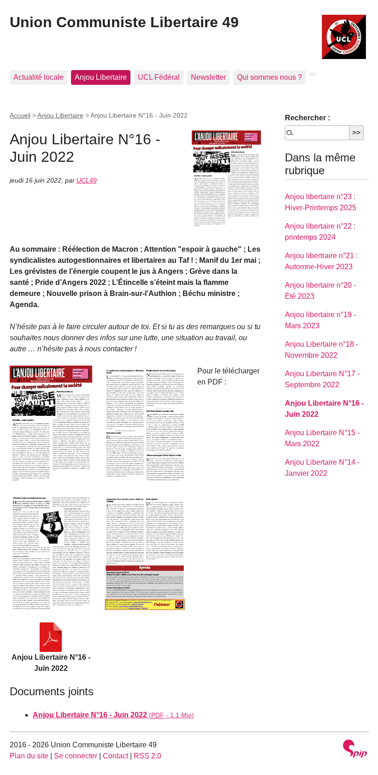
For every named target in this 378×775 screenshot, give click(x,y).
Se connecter (75, 756)
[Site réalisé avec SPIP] (355, 750)
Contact (115, 756)
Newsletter (208, 77)
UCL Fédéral (159, 77)
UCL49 (87, 180)
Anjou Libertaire (101, 77)
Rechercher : (307, 118)
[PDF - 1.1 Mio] (50, 637)
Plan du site (29, 756)
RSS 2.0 (147, 756)
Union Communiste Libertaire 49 (124, 22)
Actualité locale (38, 77)
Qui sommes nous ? (269, 77)
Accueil (20, 115)
